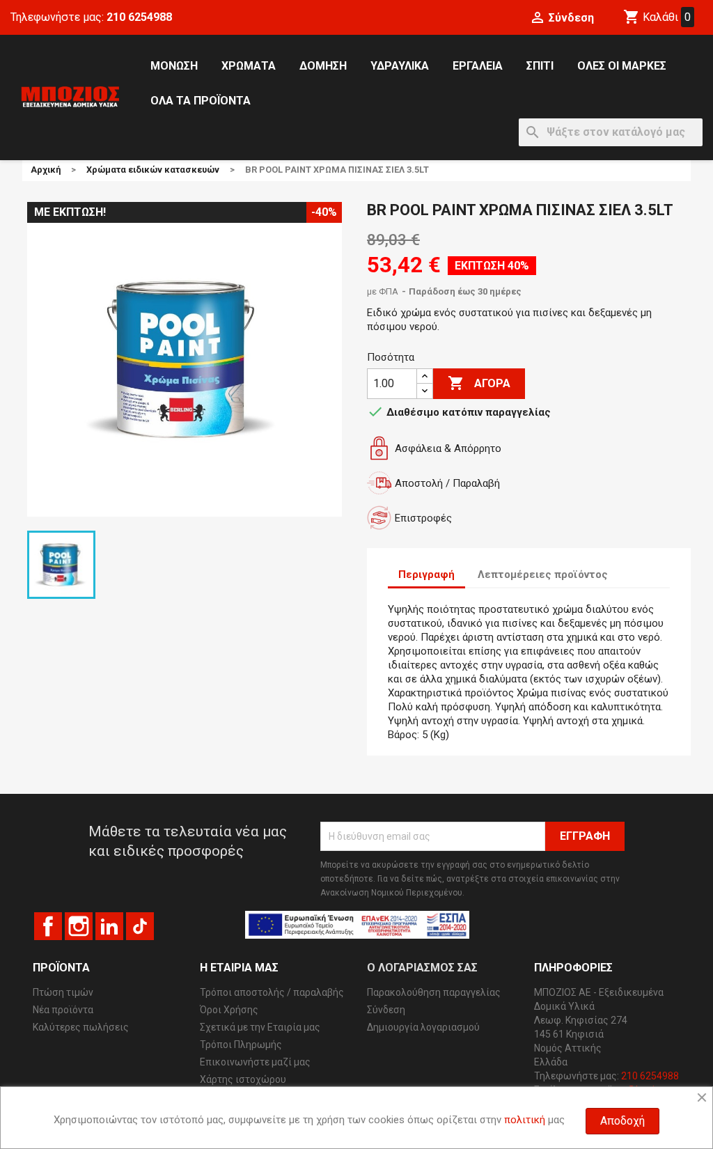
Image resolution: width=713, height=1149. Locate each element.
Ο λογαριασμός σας (422, 967)
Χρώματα (248, 65)
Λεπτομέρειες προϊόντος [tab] (543, 574)
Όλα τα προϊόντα (200, 100)
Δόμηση (323, 65)
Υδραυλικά (399, 65)
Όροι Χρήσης (229, 1009)
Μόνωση (174, 65)
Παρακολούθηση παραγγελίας (434, 992)
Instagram (79, 926)
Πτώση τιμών (63, 992)
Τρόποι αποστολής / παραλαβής (272, 992)
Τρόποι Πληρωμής (241, 1044)
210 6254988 (139, 17)
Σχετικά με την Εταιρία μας (260, 1027)
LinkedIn (109, 926)
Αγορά (479, 383)
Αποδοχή (622, 1120)
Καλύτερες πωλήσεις (81, 1027)
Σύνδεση (386, 1009)
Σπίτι (540, 65)
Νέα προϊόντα (63, 1009)
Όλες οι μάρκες (621, 65)
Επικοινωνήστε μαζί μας (255, 1062)
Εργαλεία (478, 65)
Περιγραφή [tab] (426, 574)
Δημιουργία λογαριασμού (423, 1027)
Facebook (48, 926)
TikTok (140, 926)
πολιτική (524, 1119)
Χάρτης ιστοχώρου (243, 1079)
